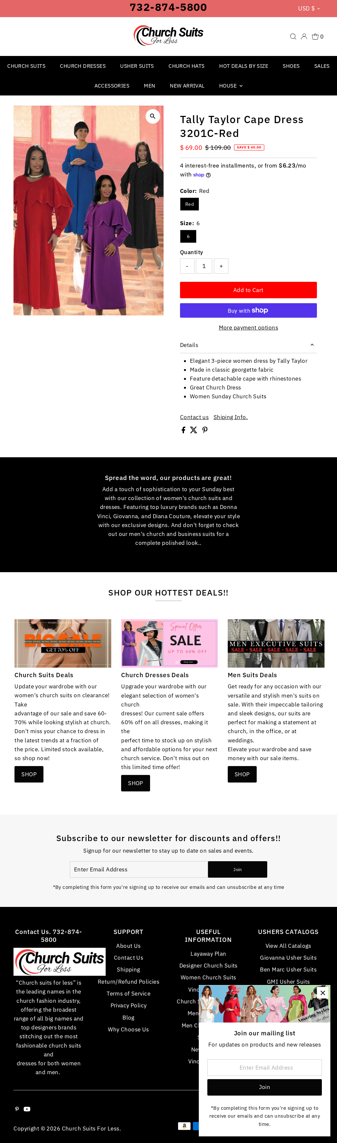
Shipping (128, 969)
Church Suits (26, 66)
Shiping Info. (231, 417)
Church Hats (186, 66)
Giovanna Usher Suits (288, 957)
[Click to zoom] (152, 116)
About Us (128, 945)
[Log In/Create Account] (304, 37)
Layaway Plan (208, 953)
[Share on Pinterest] (205, 431)
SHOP (29, 774)
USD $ (306, 8)
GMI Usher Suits (288, 981)
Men (149, 85)
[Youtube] (27, 1109)
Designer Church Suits (208, 965)
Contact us (194, 417)
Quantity (191, 252)
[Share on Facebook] (184, 431)
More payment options (248, 327)
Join (237, 869)
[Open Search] (293, 37)
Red (189, 204)
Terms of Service (128, 993)
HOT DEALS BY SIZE (243, 66)
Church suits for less (90, 1128)
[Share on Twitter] (194, 431)
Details (189, 345)
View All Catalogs (288, 945)
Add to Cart (248, 290)
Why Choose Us (128, 1029)
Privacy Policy (129, 1005)
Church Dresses (83, 66)
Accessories (111, 85)
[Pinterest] (16, 1109)
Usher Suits (137, 66)
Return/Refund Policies (128, 981)
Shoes (291, 66)
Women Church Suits (208, 977)
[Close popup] (322, 992)
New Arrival (187, 85)
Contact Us (128, 957)
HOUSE (228, 85)
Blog (128, 1017)
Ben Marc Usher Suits (288, 969)
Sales (322, 66)
